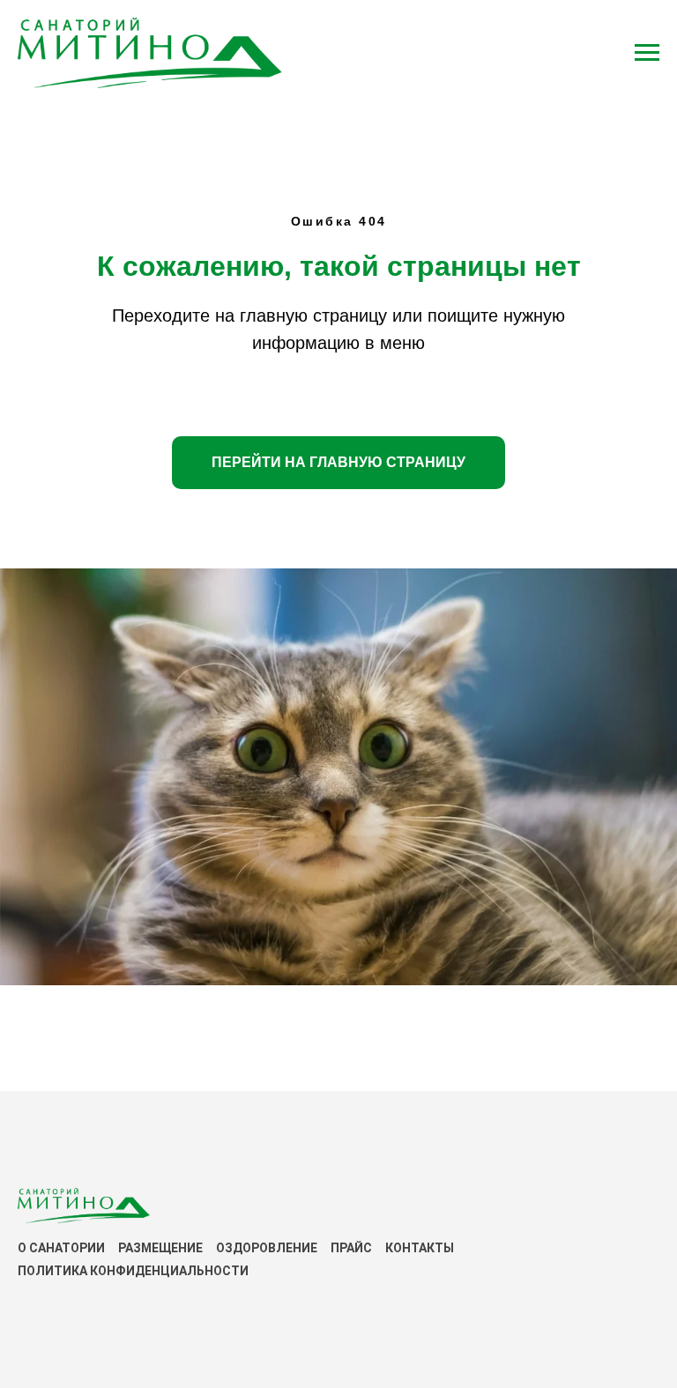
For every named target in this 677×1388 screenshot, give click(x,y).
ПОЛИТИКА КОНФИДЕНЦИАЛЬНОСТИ (133, 1271)
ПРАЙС (351, 1248)
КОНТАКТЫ (419, 1248)
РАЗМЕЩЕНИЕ (160, 1248)
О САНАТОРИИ (61, 1248)
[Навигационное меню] (647, 53)
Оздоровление (266, 1248)
